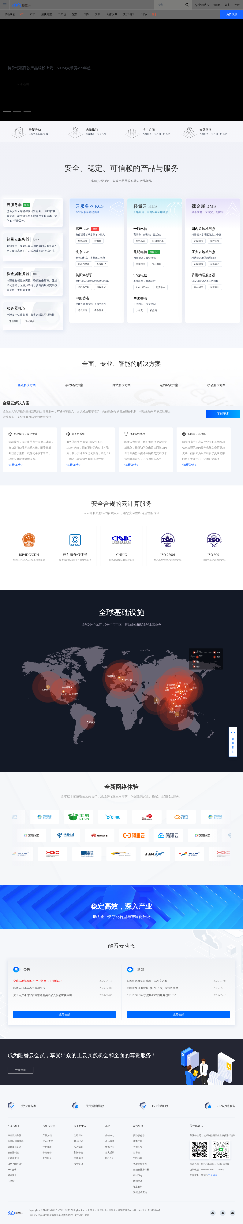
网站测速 (137, 1181)
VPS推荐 (137, 1158)
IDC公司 (109, 1158)
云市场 (62, 14)
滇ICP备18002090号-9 (149, 1210)
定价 (74, 14)
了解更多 (223, 413)
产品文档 (47, 1135)
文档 (97, 14)
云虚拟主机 (13, 1158)
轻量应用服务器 (16, 1141)
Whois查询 (48, 1141)
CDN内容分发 (15, 1164)
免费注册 (231, 14)
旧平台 (147, 14)
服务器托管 (13, 1152)
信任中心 (109, 1135)
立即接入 (23, 84)
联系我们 (78, 1141)
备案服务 (47, 1152)
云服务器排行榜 (141, 1169)
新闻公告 (78, 1152)
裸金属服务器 (14, 1147)
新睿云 (136, 1152)
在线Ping (137, 1175)
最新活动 (14, 14)
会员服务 (109, 1141)
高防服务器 (139, 1135)
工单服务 (47, 1158)
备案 (227, 5)
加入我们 (78, 1147)
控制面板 (47, 1147)
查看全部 (64, 1014)
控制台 (217, 5)
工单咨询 (212, 1175)
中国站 (202, 4)
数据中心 (109, 1147)
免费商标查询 (140, 1164)
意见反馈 (109, 1152)
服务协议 (78, 1164)
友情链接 (78, 1158)
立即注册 (20, 1070)
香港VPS (137, 1147)
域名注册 (12, 1175)
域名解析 (137, 1186)
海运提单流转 (140, 1192)
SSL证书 (12, 1169)
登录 (237, 5)
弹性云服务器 (14, 1135)
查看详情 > (16, 465)
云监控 (11, 1181)
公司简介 (78, 1135)
